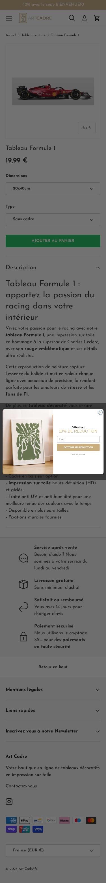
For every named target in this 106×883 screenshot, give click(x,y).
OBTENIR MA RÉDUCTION (78, 447)
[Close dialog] (100, 412)
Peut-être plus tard (78, 454)
